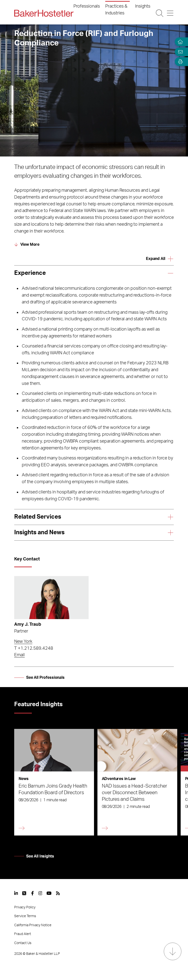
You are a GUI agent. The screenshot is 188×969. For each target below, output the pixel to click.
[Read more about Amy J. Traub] (51, 597)
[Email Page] (179, 51)
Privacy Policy (24, 907)
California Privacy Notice (32, 925)
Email (19, 655)
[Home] (179, 41)
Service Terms (25, 916)
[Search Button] (159, 13)
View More (30, 244)
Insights (142, 6)
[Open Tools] (179, 61)
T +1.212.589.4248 (33, 648)
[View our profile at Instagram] (40, 893)
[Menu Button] (170, 13)
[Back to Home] (43, 13)
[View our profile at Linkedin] (16, 893)
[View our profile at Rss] (58, 893)
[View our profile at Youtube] (49, 893)
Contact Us (22, 943)
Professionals (86, 6)
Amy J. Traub (27, 624)
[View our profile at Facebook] (32, 893)
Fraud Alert (22, 934)
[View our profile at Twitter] (24, 893)
